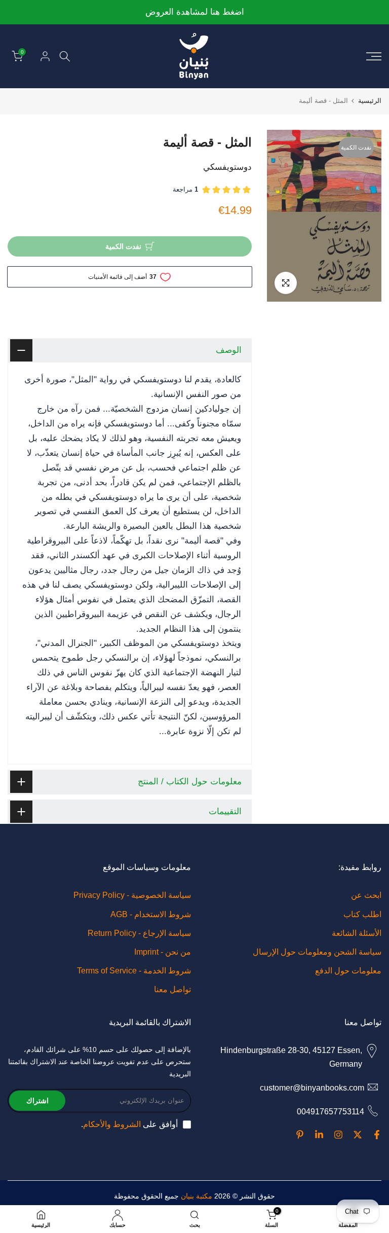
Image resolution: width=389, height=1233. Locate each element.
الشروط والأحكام (112, 1124)
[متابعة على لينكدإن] (319, 1135)
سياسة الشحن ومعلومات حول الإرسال (317, 952)
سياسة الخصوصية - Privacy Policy (132, 895)
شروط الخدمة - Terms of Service (134, 970)
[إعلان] (194, 12)
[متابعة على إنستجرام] (338, 1135)
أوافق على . (129, 1124)
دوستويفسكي (227, 167)
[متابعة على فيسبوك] (376, 1135)
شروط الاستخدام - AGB (150, 914)
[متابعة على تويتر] (357, 1135)
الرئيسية (369, 100)
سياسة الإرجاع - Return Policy (139, 933)
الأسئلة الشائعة (356, 933)
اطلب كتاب (362, 914)
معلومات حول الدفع (348, 970)
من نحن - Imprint (162, 952)
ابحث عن (366, 895)
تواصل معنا (172, 989)
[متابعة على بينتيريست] (299, 1135)
